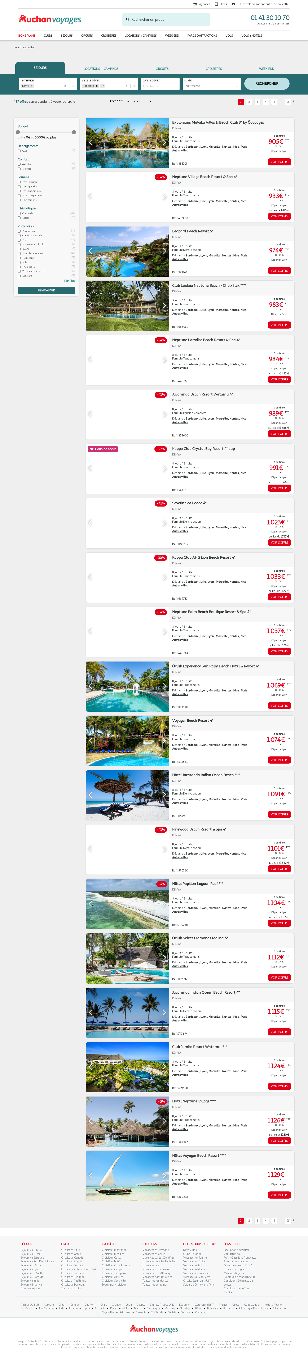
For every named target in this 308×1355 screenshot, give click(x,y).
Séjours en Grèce (30, 1254)
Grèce (235, 1304)
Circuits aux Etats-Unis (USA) (78, 1269)
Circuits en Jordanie (72, 1273)
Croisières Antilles (112, 1277)
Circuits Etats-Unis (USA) (197, 1280)
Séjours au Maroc (31, 1265)
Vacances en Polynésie (196, 1273)
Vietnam (200, 1312)
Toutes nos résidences (155, 1280)
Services (229, 1292)
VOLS (229, 35)
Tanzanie (141, 1312)
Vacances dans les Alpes (157, 1277)
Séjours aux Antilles (32, 1273)
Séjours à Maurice (31, 1284)
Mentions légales (234, 1273)
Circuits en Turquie (72, 1265)
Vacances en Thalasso (155, 1269)
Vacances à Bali (192, 1265)
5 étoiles (26, 168)
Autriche (49, 1304)
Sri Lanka (125, 1312)
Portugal (228, 1308)
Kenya (113, 1308)
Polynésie (212, 1308)
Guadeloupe (251, 1304)
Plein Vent (28, 257)
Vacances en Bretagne (155, 1250)
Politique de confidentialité (239, 1277)
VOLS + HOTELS (251, 35)
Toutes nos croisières (114, 1284)
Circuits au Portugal (73, 1284)
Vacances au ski (151, 1265)
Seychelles (108, 1312)
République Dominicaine (253, 1308)
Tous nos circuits (71, 1288)
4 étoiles (26, 164)
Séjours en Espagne (32, 1257)
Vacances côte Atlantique (157, 1273)
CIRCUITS (87, 35)
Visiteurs (27, 275)
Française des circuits (33, 244)
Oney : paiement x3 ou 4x (239, 1265)
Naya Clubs (190, 1250)
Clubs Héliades (192, 1254)
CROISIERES (108, 35)
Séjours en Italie (30, 1280)
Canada (75, 1304)
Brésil (62, 1304)
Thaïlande (157, 1312)
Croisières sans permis (115, 1273)
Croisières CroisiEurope (116, 1265)
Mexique (170, 1308)
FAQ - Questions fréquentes (240, 1257)
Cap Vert (90, 1304)
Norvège (185, 1308)
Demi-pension (30, 186)
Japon (86, 1308)
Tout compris (29, 199)
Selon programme (31, 195)
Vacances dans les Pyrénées (158, 1261)
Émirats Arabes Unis (162, 1304)
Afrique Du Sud (30, 1304)
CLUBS (48, 35)
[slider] (18, 132)
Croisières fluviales (113, 1254)
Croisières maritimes (114, 1250)
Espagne (184, 1304)
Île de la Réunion (273, 1304)
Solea (25, 262)
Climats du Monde (32, 235)
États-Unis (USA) (204, 1304)
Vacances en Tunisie (195, 1257)
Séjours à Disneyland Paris (199, 1284)
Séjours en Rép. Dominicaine (37, 1261)
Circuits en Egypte (71, 1261)
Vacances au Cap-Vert (196, 1277)
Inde (61, 1308)
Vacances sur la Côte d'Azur (159, 1257)
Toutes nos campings (155, 1284)
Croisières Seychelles (114, 1280)
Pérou (198, 1308)
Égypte (141, 1304)
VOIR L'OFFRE (279, 162)
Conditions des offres (236, 1288)
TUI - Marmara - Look (34, 271)
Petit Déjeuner (29, 181)
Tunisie (172, 1312)
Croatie (116, 1304)
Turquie (185, 1312)
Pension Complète (31, 190)
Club (24, 150)
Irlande (73, 1308)
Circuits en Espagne (72, 1277)
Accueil (17, 47)
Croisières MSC (111, 1261)
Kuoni (25, 248)
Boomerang (28, 231)
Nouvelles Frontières (33, 253)
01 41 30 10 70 (270, 18)
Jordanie (100, 1308)
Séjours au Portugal (32, 1277)
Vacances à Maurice (195, 1269)
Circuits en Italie (70, 1250)
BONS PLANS (26, 35)
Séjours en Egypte (31, 1269)
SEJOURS (67, 35)
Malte (125, 1308)
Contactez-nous (233, 1254)
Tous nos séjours (30, 1288)
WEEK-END (172, 35)
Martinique (153, 1308)
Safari (25, 217)
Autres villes (180, 150)
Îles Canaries (46, 1308)
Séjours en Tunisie (31, 1250)
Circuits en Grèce (71, 1254)
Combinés (27, 213)
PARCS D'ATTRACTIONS (202, 35)
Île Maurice (27, 1308)
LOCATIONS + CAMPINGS (141, 35)
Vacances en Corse (153, 1254)
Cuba (129, 1304)
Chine (103, 1304)
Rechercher (266, 83)
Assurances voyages (236, 1261)
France (223, 1304)
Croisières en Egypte (114, 1269)
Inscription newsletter (236, 1250)
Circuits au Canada (72, 1257)
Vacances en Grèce (194, 1261)
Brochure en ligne (234, 1269)
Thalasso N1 (28, 266)
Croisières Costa (111, 1257)
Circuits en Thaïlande (73, 1280)
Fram (25, 240)
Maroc (138, 1308)
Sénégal (277, 1308)
